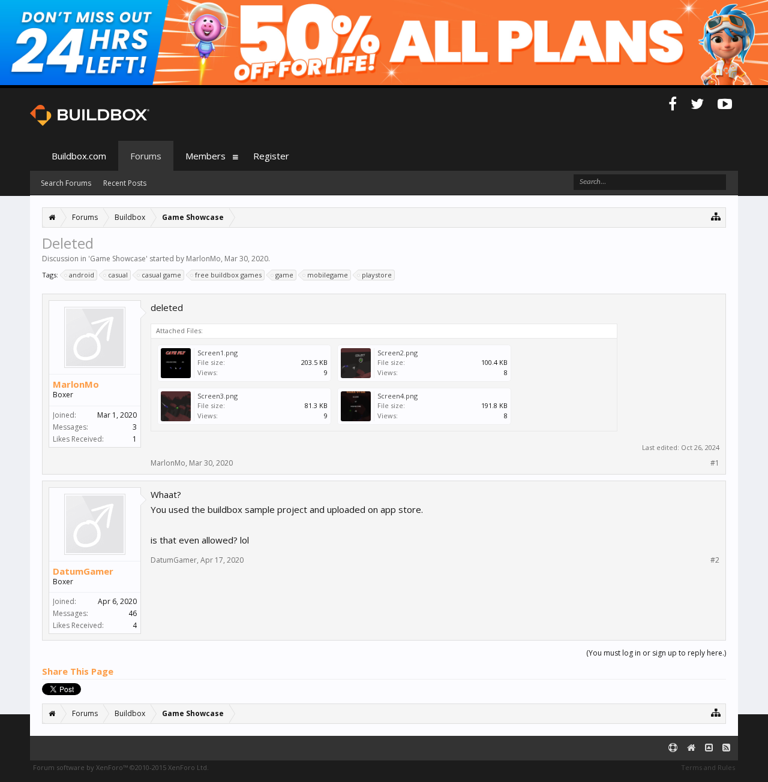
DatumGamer (83, 571)
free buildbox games (228, 274)
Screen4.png (397, 395)
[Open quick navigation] (716, 216)
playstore (377, 274)
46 (132, 613)
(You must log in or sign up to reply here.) (656, 653)
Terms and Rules (708, 767)
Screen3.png (217, 395)
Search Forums (66, 183)
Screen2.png (397, 352)
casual (118, 274)
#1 (714, 463)
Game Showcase (118, 258)
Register (271, 156)
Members (205, 156)
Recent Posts (124, 183)
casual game (161, 274)
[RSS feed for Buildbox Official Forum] (726, 748)
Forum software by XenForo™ (121, 767)
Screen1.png (217, 352)
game (284, 274)
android (81, 274)
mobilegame (327, 274)
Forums (145, 156)
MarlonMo (203, 258)
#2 (714, 560)
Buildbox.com (79, 156)
